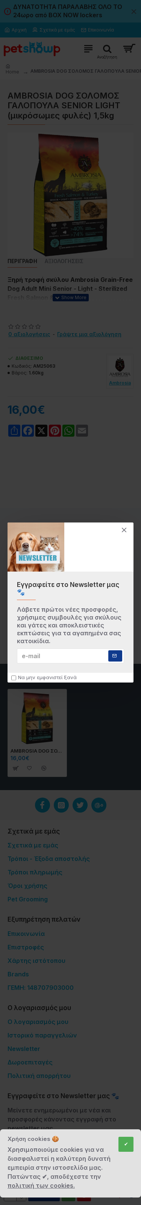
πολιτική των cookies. (41, 1185)
